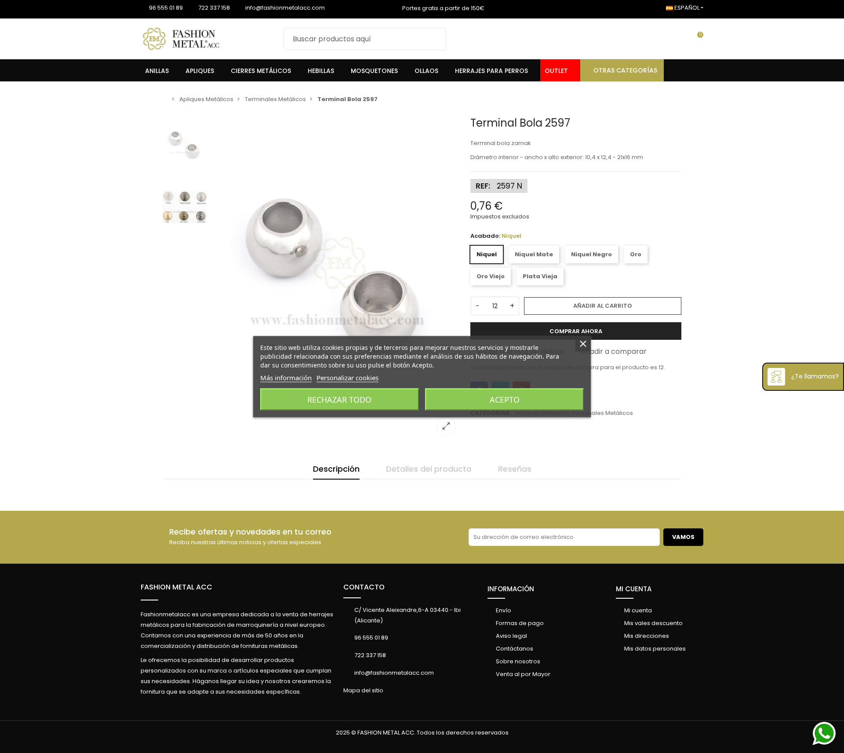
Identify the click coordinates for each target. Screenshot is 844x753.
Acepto (505, 399)
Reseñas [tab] (514, 468)
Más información (286, 377)
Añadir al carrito (602, 306)
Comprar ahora (575, 331)
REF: (483, 186)
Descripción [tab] (336, 468)
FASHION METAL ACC (176, 587)
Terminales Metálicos (602, 413)
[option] (336, 279)
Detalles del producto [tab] (429, 468)
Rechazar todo (339, 399)
